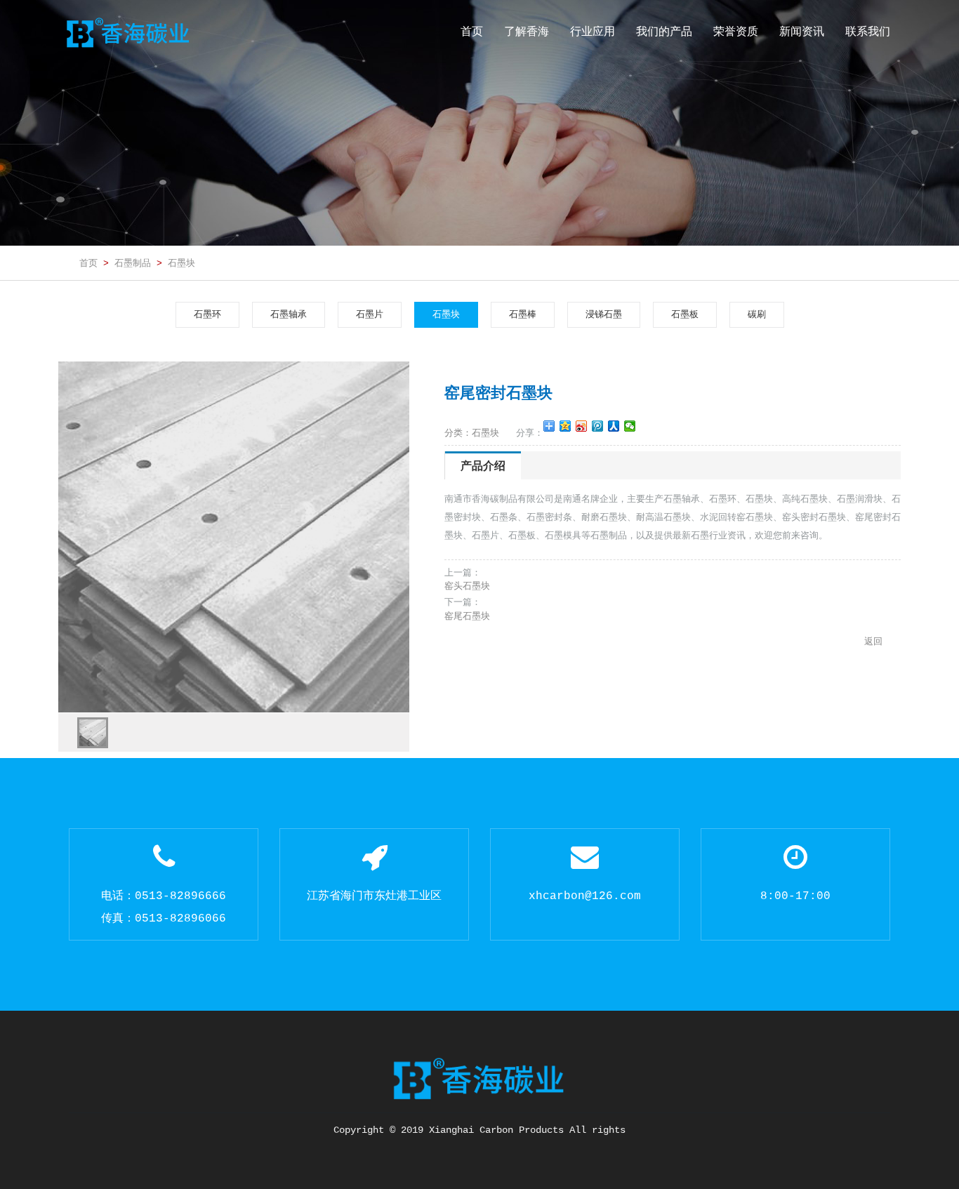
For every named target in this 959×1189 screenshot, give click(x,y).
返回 (873, 641)
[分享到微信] (630, 426)
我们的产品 (664, 31)
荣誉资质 (735, 31)
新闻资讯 (801, 31)
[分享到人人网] (614, 426)
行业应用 (592, 31)
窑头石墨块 (467, 585)
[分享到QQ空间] (565, 426)
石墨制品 (132, 263)
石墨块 (181, 263)
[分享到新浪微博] (582, 426)
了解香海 (526, 31)
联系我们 (867, 31)
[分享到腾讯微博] (598, 426)
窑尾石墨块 (467, 616)
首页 (472, 31)
